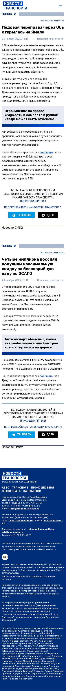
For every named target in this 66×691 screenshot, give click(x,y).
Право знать (11, 491)
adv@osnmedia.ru (12, 532)
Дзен (50, 215)
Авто (5, 487)
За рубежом (32, 491)
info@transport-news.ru (24, 508)
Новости (9, 14)
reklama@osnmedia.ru (41, 529)
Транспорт (20, 487)
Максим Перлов (56, 21)
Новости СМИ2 (12, 227)
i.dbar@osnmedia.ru (21, 520)
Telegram (24, 215)
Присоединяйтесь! (33, 201)
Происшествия (42, 487)
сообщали (46, 152)
